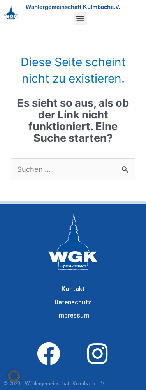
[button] (80, 18)
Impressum (73, 315)
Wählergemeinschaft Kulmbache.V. (73, 7)
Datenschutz (73, 302)
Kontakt (73, 289)
